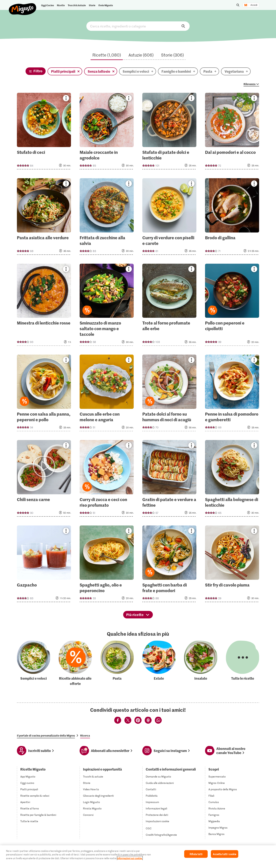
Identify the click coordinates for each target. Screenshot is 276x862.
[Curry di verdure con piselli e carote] (169, 217)
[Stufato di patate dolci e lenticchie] (169, 132)
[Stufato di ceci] (44, 132)
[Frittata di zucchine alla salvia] (107, 217)
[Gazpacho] (44, 564)
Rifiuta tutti (196, 854)
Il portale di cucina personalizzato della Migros (46, 735)
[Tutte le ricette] (242, 663)
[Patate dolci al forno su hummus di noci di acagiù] (169, 394)
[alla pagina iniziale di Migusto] (22, 6)
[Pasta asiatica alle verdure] (44, 217)
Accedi (253, 5)
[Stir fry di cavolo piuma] (232, 564)
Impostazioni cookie (157, 821)
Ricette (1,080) (106, 55)
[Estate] (159, 663)
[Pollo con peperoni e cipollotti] (232, 306)
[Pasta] (117, 663)
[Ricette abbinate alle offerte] (75, 663)
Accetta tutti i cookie (224, 854)
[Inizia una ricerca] (238, 5)
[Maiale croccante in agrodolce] (107, 132)
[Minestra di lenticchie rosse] (44, 306)
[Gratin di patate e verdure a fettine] (169, 479)
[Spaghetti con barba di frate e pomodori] (169, 564)
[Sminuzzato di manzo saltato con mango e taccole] (107, 306)
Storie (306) (172, 55)
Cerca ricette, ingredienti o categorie (138, 26)
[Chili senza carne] (44, 479)
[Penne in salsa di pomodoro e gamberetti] (232, 394)
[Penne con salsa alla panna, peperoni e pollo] (44, 394)
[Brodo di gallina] (232, 217)
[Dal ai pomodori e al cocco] (232, 132)
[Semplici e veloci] (33, 663)
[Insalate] (200, 663)
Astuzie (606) (141, 55)
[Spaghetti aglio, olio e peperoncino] (107, 564)
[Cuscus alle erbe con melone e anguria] (107, 394)
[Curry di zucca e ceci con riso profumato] (107, 479)
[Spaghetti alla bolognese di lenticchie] (232, 479)
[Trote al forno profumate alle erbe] (169, 306)
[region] (138, 853)
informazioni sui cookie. (129, 858)
